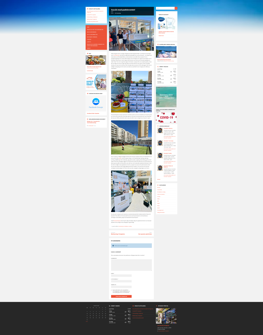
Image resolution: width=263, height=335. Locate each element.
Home (112, 13)
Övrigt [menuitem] (89, 48)
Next (151, 232)
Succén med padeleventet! (92, 21)
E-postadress (114, 279)
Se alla (158, 179)
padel (120, 158)
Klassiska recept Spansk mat (94, 66)
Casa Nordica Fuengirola (163, 325)
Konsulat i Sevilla (168, 153)
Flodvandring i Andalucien (92, 17)
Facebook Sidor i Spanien (93, 113)
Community (120, 226)
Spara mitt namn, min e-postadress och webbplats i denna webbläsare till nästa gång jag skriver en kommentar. (121, 291)
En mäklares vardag (128, 226)
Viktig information (161, 212)
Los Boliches (117, 55)
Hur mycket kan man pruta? (164, 59)
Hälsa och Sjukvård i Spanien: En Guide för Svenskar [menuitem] (95, 45)
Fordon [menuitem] (89, 39)
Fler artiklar (90, 70)
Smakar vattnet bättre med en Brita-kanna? (166, 32)
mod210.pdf (90, 125)
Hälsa (158, 198)
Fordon (158, 196)
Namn (112, 273)
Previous (113, 232)
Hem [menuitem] (88, 27)
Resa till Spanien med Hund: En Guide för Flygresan (143, 308)
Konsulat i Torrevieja (168, 140)
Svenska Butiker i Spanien (163, 331)
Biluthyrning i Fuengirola (118, 234)
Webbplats (113, 284)
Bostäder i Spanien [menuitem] (92, 37)
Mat (95, 68)
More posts (161, 35)
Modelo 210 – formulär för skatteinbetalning (93, 122)
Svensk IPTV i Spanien (91, 14)
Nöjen (97, 68)
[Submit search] (176, 8)
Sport (158, 208)
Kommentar (114, 258)
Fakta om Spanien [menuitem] (91, 32)
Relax (158, 205)
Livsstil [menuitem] (89, 42)
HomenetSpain (117, 220)
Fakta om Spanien (91, 68)
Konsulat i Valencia (168, 128)
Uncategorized (160, 210)
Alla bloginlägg (118, 13)
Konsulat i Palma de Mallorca (168, 166)
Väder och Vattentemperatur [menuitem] (95, 29)
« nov (87, 321)
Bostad (165, 60)
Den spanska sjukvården (145, 234)
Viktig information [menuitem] (92, 34)
